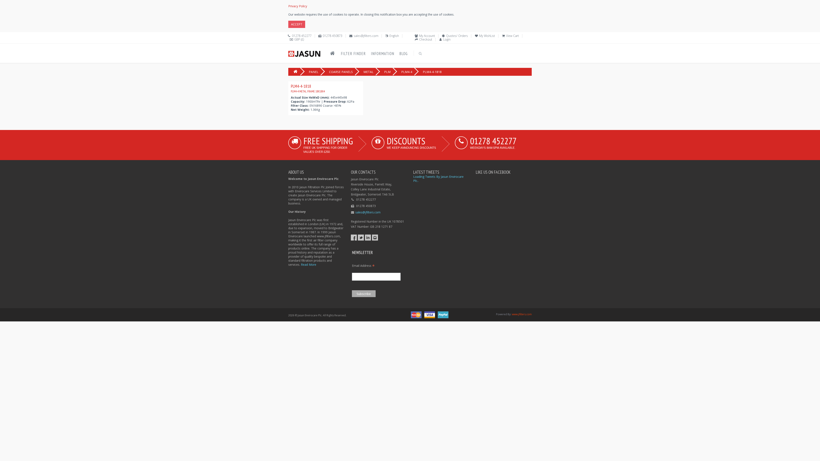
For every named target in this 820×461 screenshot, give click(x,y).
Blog (403, 53)
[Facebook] (354, 238)
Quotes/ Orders (457, 36)
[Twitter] (361, 238)
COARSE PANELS (341, 72)
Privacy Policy (297, 6)
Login (447, 39)
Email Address (363, 265)
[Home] (332, 53)
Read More (308, 265)
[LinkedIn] (368, 238)
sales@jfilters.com (366, 36)
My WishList (487, 36)
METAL (368, 72)
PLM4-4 (406, 72)
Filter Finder (353, 53)
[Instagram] (375, 238)
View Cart (512, 36)
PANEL (313, 72)
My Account (427, 36)
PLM (387, 72)
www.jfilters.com (522, 314)
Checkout (425, 39)
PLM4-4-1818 (308, 88)
